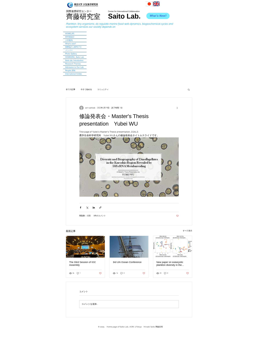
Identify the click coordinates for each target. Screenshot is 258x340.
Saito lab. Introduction (74, 60)
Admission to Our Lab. (74, 67)
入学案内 (69, 40)
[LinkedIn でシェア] (93, 207)
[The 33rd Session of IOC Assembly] (85, 247)
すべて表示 (187, 231)
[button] (188, 89)
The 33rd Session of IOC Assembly (82, 263)
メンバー (69, 50)
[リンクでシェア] (100, 207)
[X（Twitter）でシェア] (87, 207)
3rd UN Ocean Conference (127, 262)
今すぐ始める (86, 89)
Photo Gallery (71, 54)
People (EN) (70, 70)
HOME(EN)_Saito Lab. (74, 57)
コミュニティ (103, 89)
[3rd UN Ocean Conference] (129, 247)
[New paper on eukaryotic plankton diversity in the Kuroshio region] (172, 247)
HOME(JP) (69, 33)
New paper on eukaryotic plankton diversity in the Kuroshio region (169, 263)
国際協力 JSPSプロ (73, 47)
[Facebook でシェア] (80, 207)
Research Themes (73, 64)
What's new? (70, 44)
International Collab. (73, 74)
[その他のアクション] (177, 107)
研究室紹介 (70, 37)
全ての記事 (70, 89)
